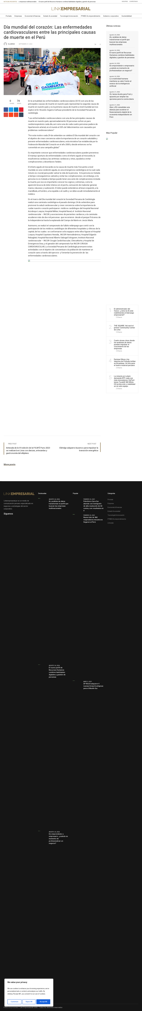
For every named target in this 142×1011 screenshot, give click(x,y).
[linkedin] (16, 109)
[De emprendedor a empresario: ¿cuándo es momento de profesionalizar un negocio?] (42, 913)
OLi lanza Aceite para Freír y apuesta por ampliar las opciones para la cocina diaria (121, 96)
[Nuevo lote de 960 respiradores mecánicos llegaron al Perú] (77, 596)
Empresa (111, 503)
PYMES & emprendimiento (117, 519)
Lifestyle (111, 523)
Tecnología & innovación (116, 515)
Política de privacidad (11, 1007)
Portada (110, 499)
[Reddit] (11, 115)
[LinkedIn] (5, 8)
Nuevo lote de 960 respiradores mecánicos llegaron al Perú (93, 519)
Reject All (29, 1002)
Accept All (43, 1002)
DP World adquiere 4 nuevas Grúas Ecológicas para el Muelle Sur (93, 686)
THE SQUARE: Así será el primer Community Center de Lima (124, 327)
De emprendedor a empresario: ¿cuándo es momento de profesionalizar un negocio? (121, 68)
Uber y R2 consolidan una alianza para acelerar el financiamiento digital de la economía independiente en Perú (120, 112)
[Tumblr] (21, 115)
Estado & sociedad (114, 511)
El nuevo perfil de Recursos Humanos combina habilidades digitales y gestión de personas (45, 2)
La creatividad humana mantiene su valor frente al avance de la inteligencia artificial (120, 82)
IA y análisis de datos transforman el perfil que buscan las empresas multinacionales (119, 41)
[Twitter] (14, 8)
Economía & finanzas (115, 507)
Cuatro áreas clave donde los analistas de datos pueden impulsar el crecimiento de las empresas (124, 344)
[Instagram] (19, 8)
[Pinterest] (21, 109)
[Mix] (16, 115)
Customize (14, 1002)
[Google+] (6, 115)
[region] (28, 993)
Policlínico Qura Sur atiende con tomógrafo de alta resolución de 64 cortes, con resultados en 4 (93, 506)
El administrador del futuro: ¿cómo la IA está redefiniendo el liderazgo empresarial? (124, 312)
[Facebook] (9, 8)
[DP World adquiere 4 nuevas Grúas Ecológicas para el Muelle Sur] (77, 762)
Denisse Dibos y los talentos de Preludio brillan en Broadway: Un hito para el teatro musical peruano (125, 362)
